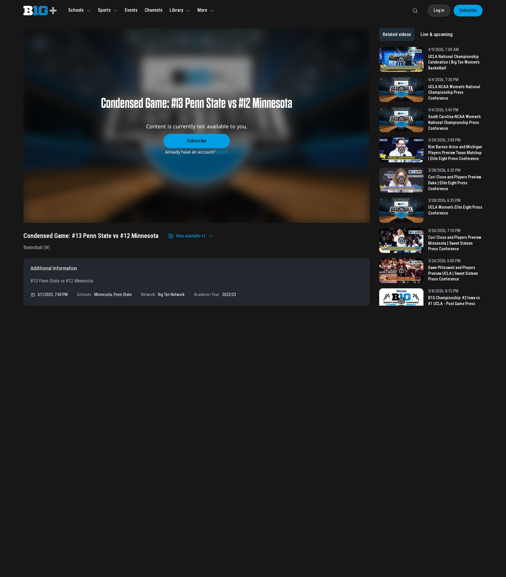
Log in (222, 152)
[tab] (397, 34)
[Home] (40, 10)
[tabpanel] (431, 176)
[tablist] (417, 34)
